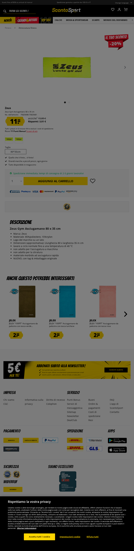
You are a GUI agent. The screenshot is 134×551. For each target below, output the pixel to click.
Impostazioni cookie (70, 536)
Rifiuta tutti (93, 536)
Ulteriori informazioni (26, 528)
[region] (67, 523)
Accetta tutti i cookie (39, 536)
